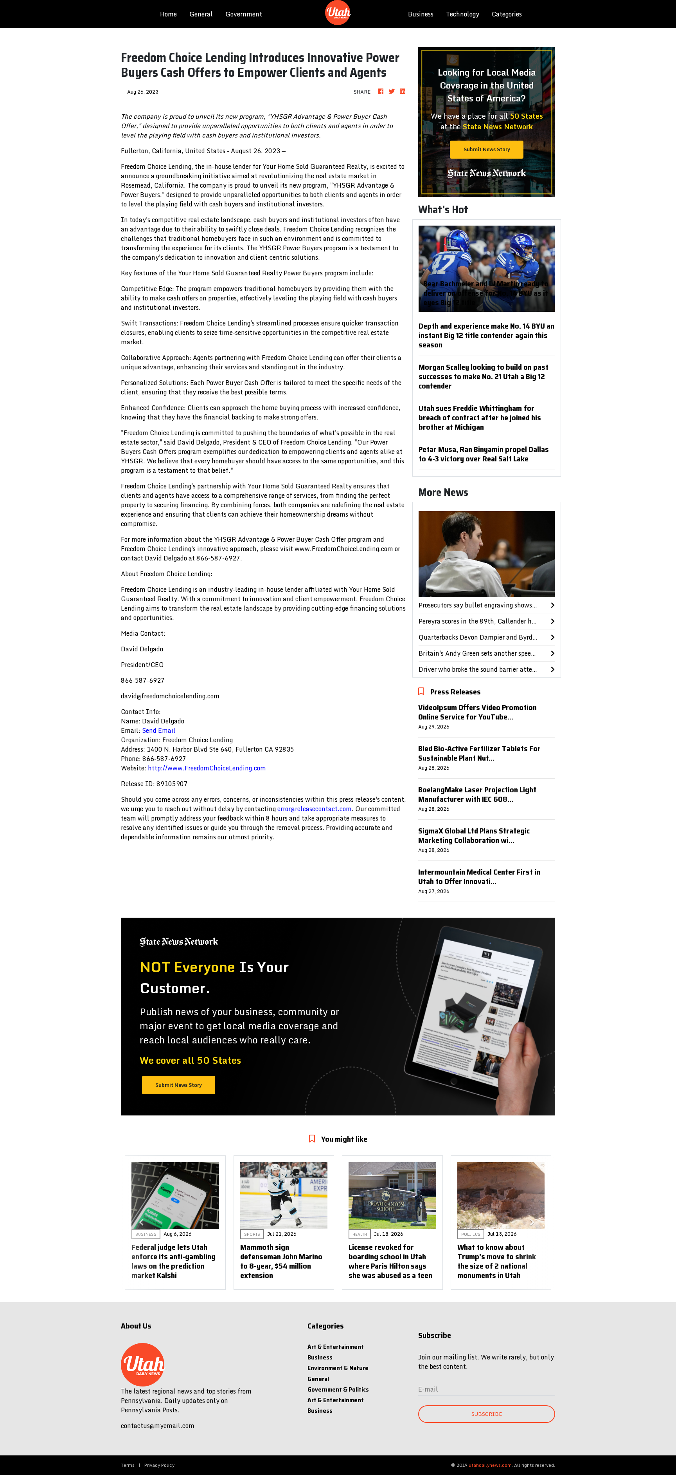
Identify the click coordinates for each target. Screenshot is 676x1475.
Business (420, 14)
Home (171, 14)
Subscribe (486, 1414)
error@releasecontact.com (314, 809)
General (201, 14)
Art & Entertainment (335, 1347)
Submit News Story (487, 149)
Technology (462, 14)
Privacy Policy (159, 1465)
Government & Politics (338, 1389)
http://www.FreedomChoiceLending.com (207, 768)
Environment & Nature (338, 1368)
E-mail (428, 1389)
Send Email (159, 730)
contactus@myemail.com (157, 1426)
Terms (128, 1465)
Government (243, 14)
